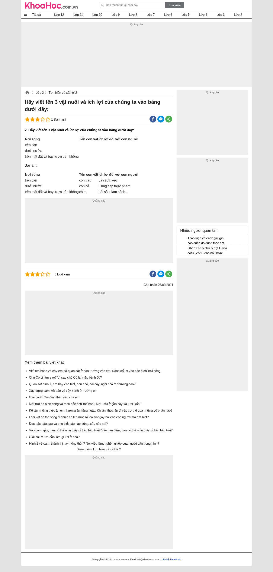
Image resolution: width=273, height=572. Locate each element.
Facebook (175, 559)
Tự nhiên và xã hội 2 (63, 92)
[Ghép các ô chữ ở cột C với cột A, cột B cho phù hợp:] (182, 250)
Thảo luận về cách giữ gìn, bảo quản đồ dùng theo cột (205, 240)
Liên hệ (165, 559)
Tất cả (36, 14)
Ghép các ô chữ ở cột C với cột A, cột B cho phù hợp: (207, 250)
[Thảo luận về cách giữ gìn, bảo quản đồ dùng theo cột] (182, 240)
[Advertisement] (136, 57)
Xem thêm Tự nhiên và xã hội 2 (99, 449)
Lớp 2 (40, 92)
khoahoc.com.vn (27, 92)
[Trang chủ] (51, 5)
